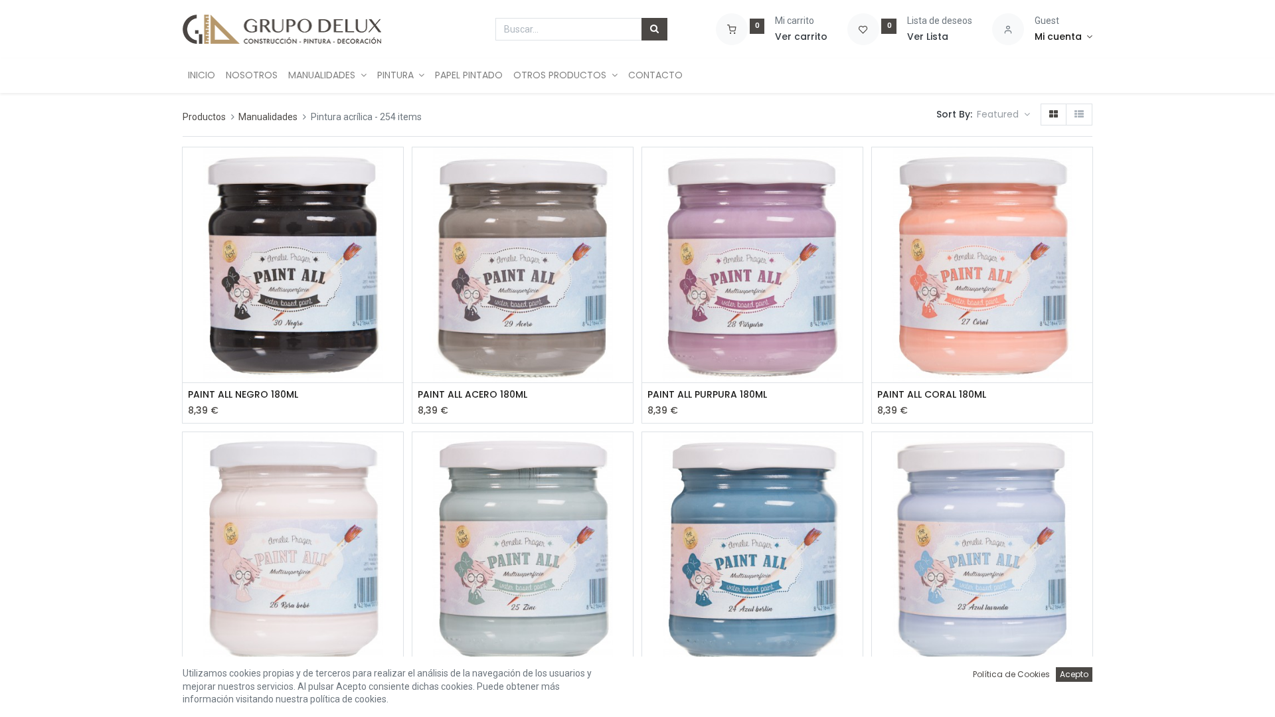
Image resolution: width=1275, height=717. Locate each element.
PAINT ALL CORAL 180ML (931, 394)
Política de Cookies (1011, 674)
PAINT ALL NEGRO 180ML (243, 394)
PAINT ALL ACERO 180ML (472, 394)
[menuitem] (201, 76)
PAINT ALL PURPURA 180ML (707, 394)
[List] (1079, 115)
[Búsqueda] (654, 29)
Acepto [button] (1074, 674)
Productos (204, 117)
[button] (1003, 114)
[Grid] (1053, 115)
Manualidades (268, 117)
